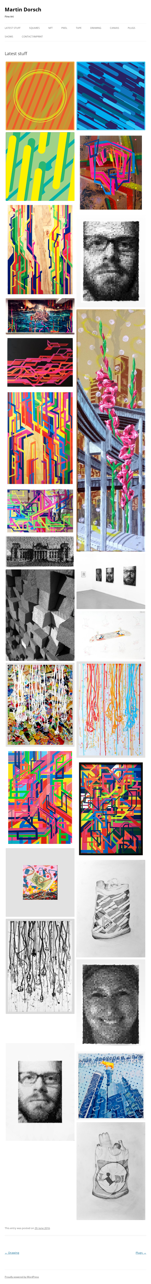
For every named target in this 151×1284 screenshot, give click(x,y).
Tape (79, 28)
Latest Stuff (12, 28)
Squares (34, 28)
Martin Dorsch (23, 9)
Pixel (64, 28)
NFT (50, 28)
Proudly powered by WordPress (22, 1277)
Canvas (114, 28)
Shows (9, 36)
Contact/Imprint (32, 36)
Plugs (131, 28)
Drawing (95, 28)
